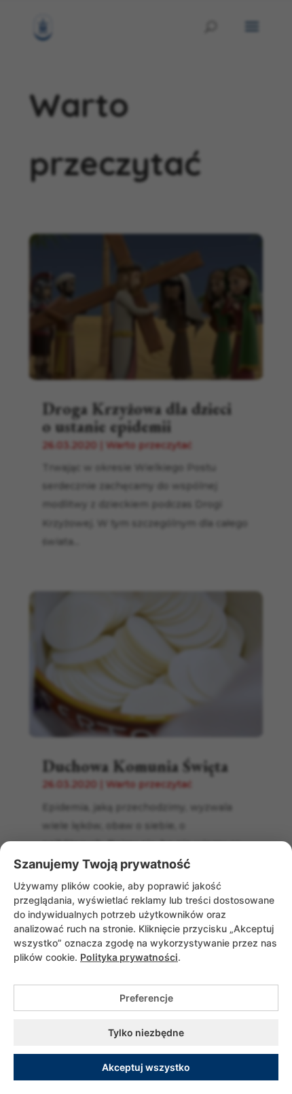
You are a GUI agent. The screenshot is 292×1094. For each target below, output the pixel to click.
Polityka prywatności (129, 957)
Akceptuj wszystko (146, 1067)
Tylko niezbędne (146, 1032)
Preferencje (146, 998)
